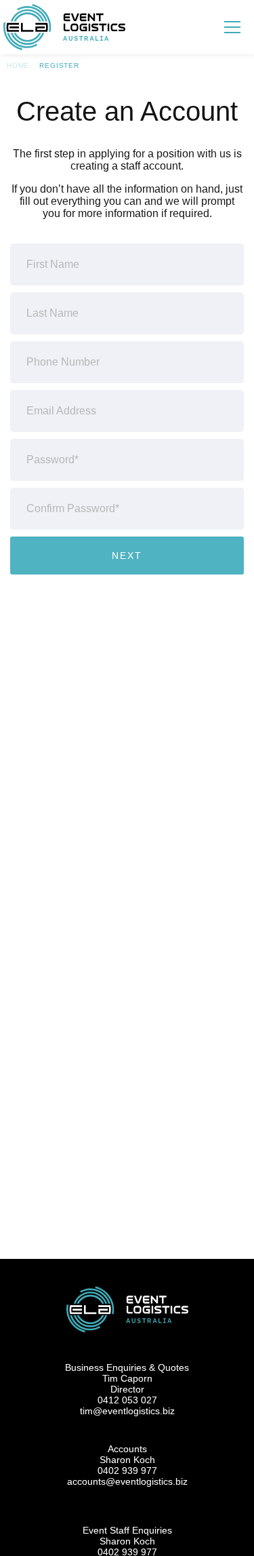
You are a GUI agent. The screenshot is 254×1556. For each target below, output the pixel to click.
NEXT (127, 555)
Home (18, 65)
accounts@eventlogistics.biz (127, 1481)
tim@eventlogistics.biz (127, 1410)
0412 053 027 (127, 1400)
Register (59, 65)
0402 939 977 (127, 1470)
